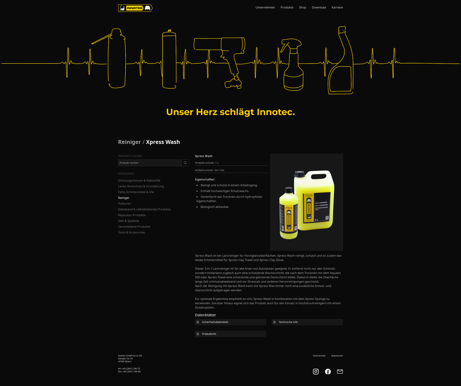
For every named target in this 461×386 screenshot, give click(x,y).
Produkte (287, 7)
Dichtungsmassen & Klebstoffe (139, 180)
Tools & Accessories (131, 232)
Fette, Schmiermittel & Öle (136, 192)
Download (319, 7)
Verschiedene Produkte (134, 227)
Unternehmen (265, 7)
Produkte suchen (130, 156)
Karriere (337, 7)
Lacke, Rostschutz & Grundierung (141, 186)
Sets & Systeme (128, 221)
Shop (302, 7)
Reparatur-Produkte (132, 215)
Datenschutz (319, 355)
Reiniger (129, 142)
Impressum (337, 355)
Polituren (124, 204)
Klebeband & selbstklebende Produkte (144, 209)
